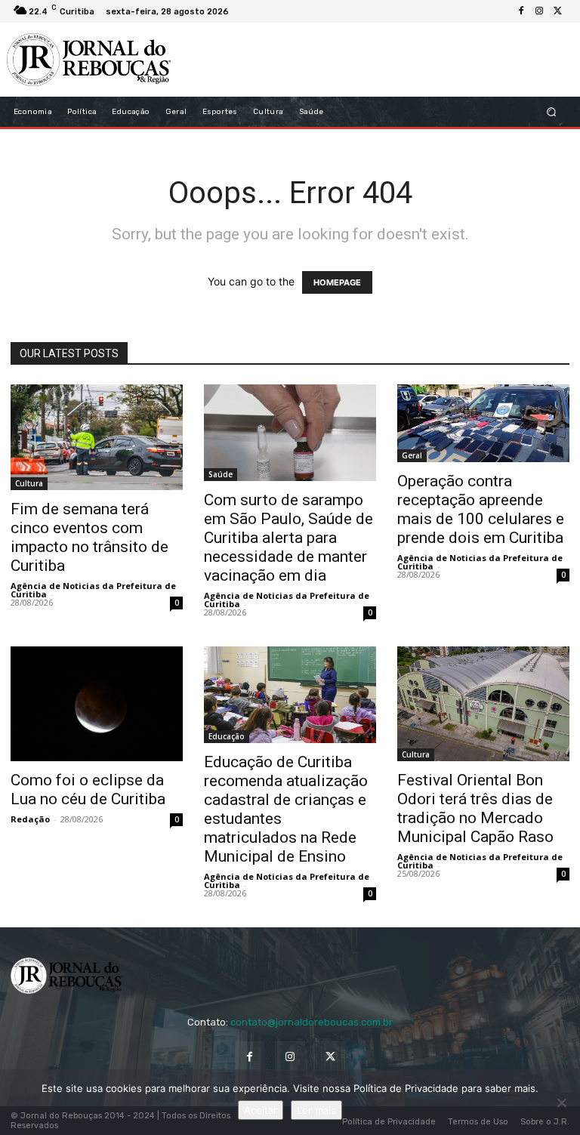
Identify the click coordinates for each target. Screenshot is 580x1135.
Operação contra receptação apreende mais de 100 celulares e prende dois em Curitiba (480, 509)
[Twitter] (557, 11)
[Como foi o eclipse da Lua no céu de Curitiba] (97, 703)
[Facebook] (521, 11)
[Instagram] (539, 11)
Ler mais (316, 1110)
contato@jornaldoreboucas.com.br (311, 1022)
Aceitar (260, 1110)
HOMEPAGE (337, 282)
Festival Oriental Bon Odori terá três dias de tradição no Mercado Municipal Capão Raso (475, 808)
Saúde (220, 474)
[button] (551, 112)
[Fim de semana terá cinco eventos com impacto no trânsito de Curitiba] (97, 436)
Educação (226, 736)
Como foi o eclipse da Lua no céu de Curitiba (88, 789)
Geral (412, 455)
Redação (30, 819)
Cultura (29, 483)
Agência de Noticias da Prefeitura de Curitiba (93, 590)
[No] (561, 1102)
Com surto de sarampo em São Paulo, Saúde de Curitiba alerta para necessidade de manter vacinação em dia (288, 537)
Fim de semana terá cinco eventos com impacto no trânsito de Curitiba (89, 537)
